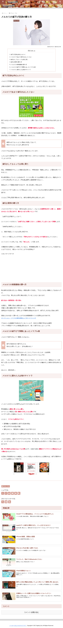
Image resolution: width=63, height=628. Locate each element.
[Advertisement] (31, 268)
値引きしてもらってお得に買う (19, 59)
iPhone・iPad (6, 486)
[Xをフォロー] (2, 501)
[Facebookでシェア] (6, 493)
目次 (29, 51)
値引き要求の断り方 (16, 62)
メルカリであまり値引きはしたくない (21, 57)
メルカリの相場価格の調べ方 (19, 64)
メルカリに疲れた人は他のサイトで (21, 69)
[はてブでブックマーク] (9, 493)
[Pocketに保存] (12, 493)
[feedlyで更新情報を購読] (6, 501)
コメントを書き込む (31, 612)
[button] (19, 493)
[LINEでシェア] (15, 493)
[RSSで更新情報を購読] (9, 501)
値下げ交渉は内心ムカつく (18, 54)
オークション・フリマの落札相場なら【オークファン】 (18, 318)
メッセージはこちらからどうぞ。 (18, 625)
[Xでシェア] (2, 493)
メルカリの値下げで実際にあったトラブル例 (23, 67)
